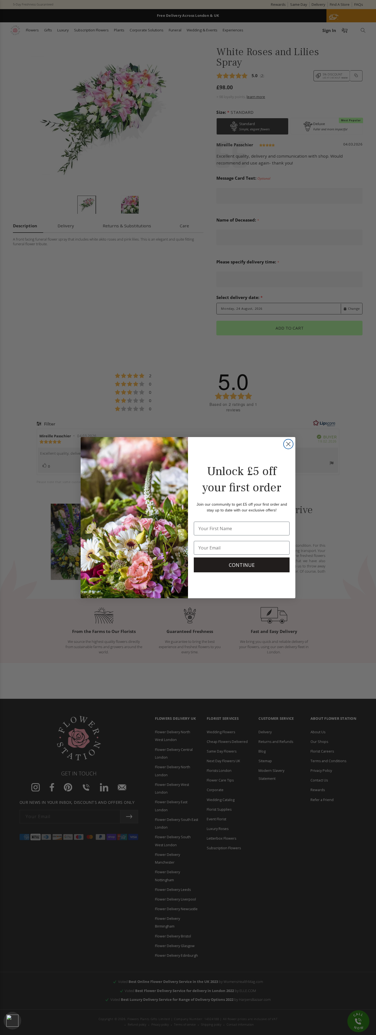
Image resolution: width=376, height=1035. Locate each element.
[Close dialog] (288, 444)
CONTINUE (242, 565)
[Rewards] (12, 1020)
